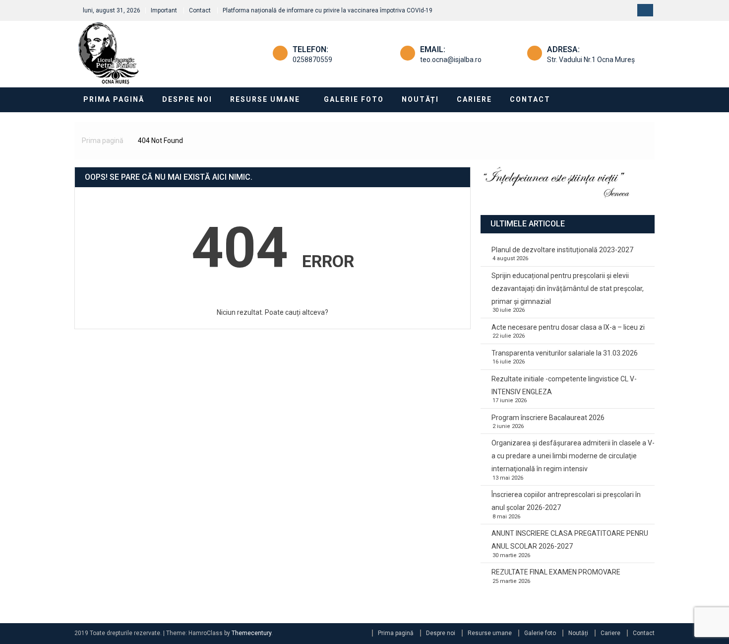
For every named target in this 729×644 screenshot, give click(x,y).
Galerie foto (354, 99)
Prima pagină (113, 99)
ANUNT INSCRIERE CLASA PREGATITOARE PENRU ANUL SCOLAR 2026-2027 (569, 539)
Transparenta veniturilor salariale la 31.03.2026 (564, 353)
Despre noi (187, 99)
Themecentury (251, 633)
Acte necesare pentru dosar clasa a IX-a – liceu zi (568, 327)
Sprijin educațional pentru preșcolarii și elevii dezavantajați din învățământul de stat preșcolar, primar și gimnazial (567, 288)
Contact (200, 10)
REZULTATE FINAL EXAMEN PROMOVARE (555, 572)
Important (164, 10)
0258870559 (312, 60)
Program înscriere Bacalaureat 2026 (548, 418)
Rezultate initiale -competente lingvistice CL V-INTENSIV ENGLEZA (564, 385)
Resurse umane (265, 99)
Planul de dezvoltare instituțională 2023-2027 (562, 250)
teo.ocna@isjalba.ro (451, 60)
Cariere (474, 99)
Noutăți (420, 99)
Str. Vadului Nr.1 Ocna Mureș (591, 60)
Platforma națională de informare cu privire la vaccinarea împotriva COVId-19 (327, 10)
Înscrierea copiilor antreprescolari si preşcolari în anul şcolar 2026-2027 (566, 501)
